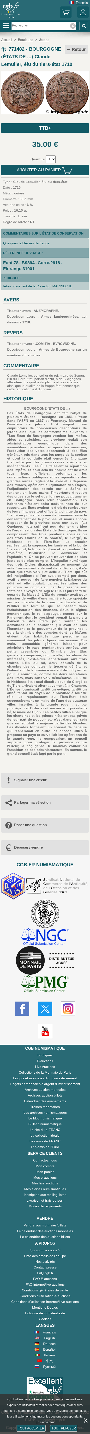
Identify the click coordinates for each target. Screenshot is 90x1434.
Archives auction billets (45, 1095)
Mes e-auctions (45, 1177)
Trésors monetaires (45, 1107)
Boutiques (45, 1055)
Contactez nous (45, 1160)
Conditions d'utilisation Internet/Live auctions (45, 1302)
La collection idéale (45, 1135)
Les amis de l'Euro (45, 1147)
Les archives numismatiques (45, 1112)
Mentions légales (45, 1307)
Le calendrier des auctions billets (45, 1237)
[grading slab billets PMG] (45, 984)
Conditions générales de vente (45, 1290)
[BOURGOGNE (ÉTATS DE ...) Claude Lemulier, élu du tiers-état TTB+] (45, 113)
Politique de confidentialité (45, 1313)
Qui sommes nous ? (45, 1250)
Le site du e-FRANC (45, 1130)
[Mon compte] (83, 17)
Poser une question (30, 825)
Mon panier (45, 1172)
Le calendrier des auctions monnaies (45, 1231)
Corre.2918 (49, 262)
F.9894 (28, 262)
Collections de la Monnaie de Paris (45, 1072)
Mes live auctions (45, 1183)
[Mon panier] (66, 17)
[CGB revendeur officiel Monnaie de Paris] (45, 960)
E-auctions (45, 1061)
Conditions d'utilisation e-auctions (45, 1296)
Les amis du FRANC (45, 1141)
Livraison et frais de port (45, 1200)
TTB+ (45, 128)
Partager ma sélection (32, 802)
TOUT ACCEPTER (31, 1428)
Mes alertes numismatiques (45, 1189)
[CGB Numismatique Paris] (10, 18)
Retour (79, 49)
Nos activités (45, 1261)
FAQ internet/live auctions (45, 1284)
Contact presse (45, 1267)
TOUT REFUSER (64, 1428)
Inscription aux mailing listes (45, 1195)
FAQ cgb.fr (45, 1273)
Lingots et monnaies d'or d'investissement (45, 1078)
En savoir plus (45, 1422)
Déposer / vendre (28, 847)
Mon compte (45, 1166)
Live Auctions (45, 1067)
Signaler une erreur (30, 780)
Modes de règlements (45, 1206)
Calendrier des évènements (45, 1101)
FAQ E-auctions (45, 1279)
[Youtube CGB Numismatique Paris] (45, 1031)
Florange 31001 (19, 268)
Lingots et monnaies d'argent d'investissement (45, 1084)
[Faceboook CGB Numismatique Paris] (22, 1008)
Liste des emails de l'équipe (45, 1256)
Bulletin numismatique (45, 1124)
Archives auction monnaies (45, 1090)
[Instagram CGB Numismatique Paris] (68, 1008)
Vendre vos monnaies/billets (45, 1225)
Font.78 (10, 262)
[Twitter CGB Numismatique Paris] (45, 1008)
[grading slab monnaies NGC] (45, 937)
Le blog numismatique (45, 1118)
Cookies (45, 1319)
